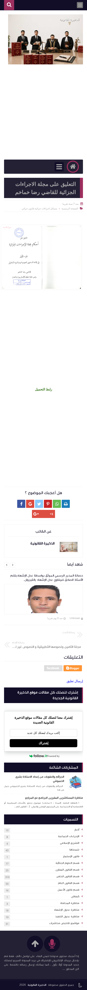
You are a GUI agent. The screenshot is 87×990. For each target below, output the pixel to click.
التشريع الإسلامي (69, 843)
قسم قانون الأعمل (68, 890)
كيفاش (75, 896)
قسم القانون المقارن (67, 870)
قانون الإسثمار (71, 856)
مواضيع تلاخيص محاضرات (64, 923)
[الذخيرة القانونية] (45, 39)
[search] (9, 5)
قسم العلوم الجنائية (67, 863)
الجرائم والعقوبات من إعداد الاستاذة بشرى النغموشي (39, 779)
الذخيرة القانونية (37, 985)
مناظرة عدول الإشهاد (66, 910)
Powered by (53, 756)
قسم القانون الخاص (67, 876)
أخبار (76, 830)
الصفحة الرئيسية (70, 208)
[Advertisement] (43, 112)
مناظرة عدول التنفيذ (67, 916)
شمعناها (74, 850)
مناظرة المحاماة (69, 903)
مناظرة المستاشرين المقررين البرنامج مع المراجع (54, 798)
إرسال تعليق (75, 681)
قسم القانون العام (68, 883)
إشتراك (43, 743)
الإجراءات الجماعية (68, 836)
